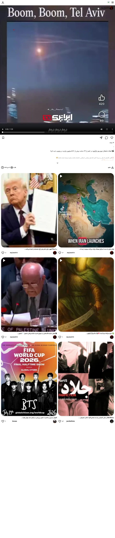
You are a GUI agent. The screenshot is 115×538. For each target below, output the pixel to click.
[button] (112, 2)
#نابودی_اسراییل (109, 162)
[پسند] (112, 137)
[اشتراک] (101, 137)
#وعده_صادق (109, 160)
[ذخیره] (3, 137)
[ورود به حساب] (2, 2)
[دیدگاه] (106, 137)
